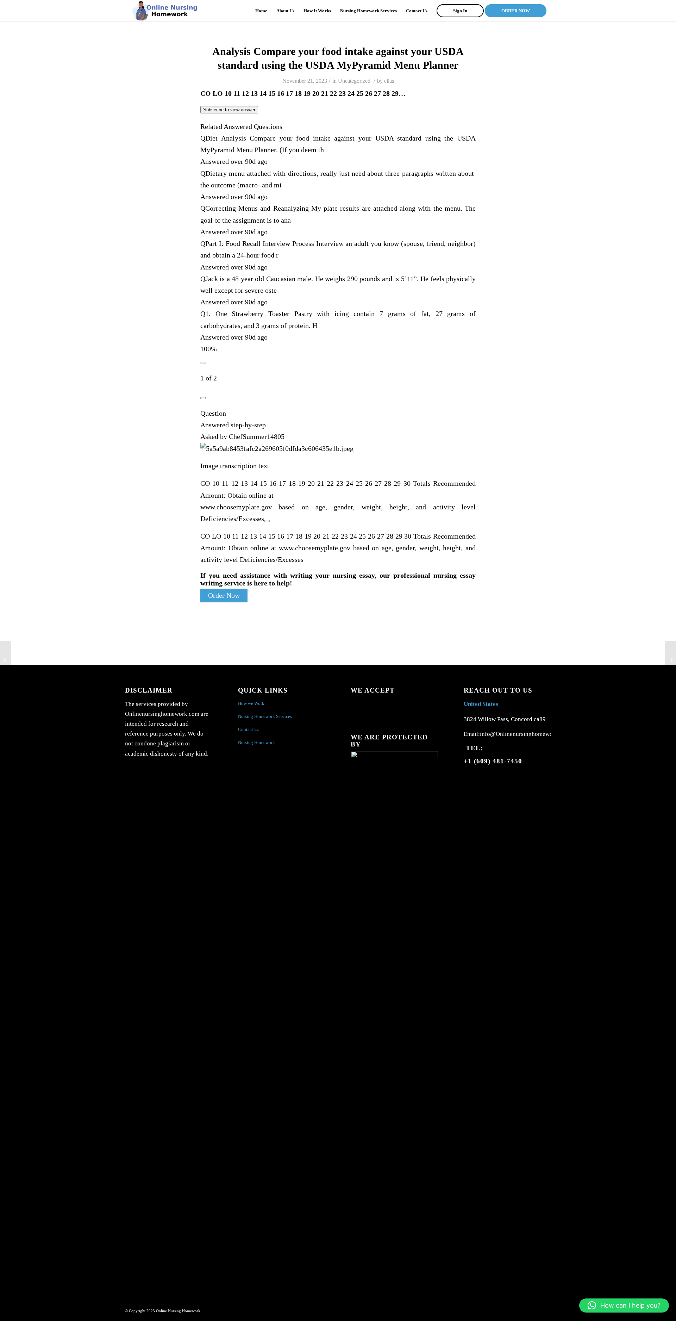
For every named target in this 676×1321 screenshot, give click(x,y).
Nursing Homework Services (265, 716)
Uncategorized (354, 81)
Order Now (224, 595)
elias (389, 81)
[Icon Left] (203, 363)
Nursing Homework (256, 742)
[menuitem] (261, 10)
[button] (624, 1305)
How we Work (251, 703)
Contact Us (248, 729)
